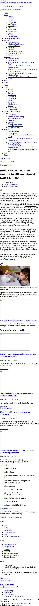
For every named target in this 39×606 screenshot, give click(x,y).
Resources (7, 57)
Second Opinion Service (15, 53)
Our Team (11, 18)
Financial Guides (13, 58)
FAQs (10, 27)
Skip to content (5, 1)
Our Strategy (12, 26)
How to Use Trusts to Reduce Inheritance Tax (22, 77)
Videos (10, 78)
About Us (11, 17)
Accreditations (12, 35)
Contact (6, 82)
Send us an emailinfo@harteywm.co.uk (9, 586)
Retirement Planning (14, 46)
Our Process (12, 24)
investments (19, 224)
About (6, 15)
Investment (14, 184)
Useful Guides (12, 60)
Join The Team (12, 31)
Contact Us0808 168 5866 (6, 579)
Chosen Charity (13, 37)
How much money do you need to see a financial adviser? (18, 320)
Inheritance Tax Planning (16, 44)
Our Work (11, 20)
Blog (5, 80)
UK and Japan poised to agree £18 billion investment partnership (17, 451)
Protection (11, 49)
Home (6, 13)
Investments (12, 48)
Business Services (13, 55)
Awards (10, 33)
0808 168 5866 (5, 158)
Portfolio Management (15, 51)
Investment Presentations (12, 38)
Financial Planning (14, 42)
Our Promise (12, 22)
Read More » (4, 369)
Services (6, 40)
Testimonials (12, 29)
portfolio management (28, 213)
